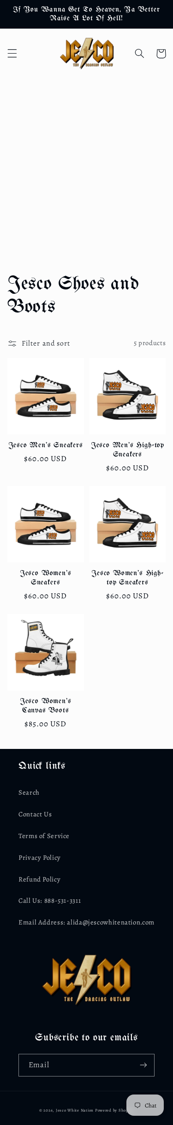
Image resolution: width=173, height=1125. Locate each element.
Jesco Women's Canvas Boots (46, 705)
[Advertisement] (86, 169)
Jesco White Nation (75, 1110)
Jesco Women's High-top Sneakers (127, 577)
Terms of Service (44, 835)
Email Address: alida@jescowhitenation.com (86, 922)
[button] (12, 53)
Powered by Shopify (114, 1110)
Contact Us (35, 814)
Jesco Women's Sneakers (46, 577)
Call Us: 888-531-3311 (49, 900)
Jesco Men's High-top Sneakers (127, 449)
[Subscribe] (143, 1065)
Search (29, 792)
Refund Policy (39, 879)
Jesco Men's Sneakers (45, 445)
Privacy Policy (39, 857)
